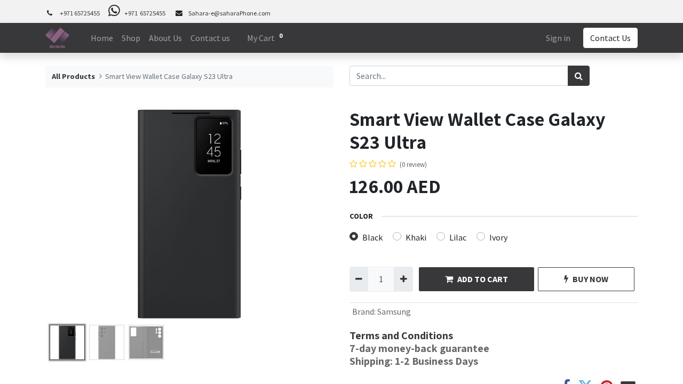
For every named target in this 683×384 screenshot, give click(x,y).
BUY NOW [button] (590, 279)
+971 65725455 (80, 13)
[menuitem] (101, 38)
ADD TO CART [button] (482, 279)
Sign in (558, 38)
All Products (73, 76)
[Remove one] (359, 279)
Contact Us (610, 38)
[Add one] (403, 279)
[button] (67, 214)
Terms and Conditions (401, 335)
